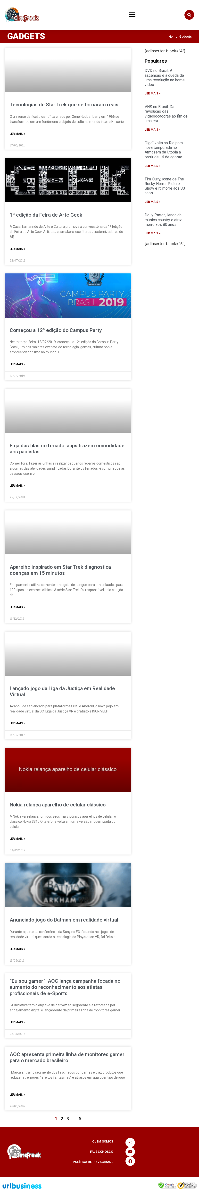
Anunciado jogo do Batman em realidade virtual (64, 920)
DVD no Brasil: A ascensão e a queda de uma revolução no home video (165, 77)
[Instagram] (130, 1142)
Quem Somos (102, 1141)
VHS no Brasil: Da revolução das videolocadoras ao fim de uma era (166, 113)
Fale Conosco (101, 1151)
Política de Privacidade (93, 1162)
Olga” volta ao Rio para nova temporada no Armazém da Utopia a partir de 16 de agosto (164, 150)
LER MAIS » (17, 133)
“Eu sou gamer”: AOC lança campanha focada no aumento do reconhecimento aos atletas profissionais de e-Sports (65, 987)
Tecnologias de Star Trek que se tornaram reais (64, 105)
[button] (131, 14)
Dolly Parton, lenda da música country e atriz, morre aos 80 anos (163, 220)
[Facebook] (130, 1161)
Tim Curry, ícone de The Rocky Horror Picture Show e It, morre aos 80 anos (165, 186)
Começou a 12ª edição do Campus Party (56, 330)
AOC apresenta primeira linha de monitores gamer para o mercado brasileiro (67, 1057)
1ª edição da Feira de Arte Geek (46, 215)
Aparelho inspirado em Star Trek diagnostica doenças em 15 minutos (60, 570)
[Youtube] (130, 1151)
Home (173, 36)
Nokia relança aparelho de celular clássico (58, 805)
